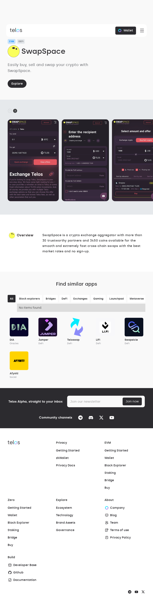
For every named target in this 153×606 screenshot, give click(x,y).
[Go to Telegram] (80, 417)
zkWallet (62, 458)
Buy (107, 487)
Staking (110, 473)
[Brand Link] (16, 30)
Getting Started (67, 450)
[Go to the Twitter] (101, 417)
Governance (65, 530)
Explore (17, 83)
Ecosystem (64, 507)
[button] (141, 30)
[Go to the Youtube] (112, 417)
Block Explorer (115, 465)
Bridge (109, 480)
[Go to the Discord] (91, 417)
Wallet (109, 458)
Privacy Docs (65, 465)
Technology (64, 515)
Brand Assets (65, 522)
